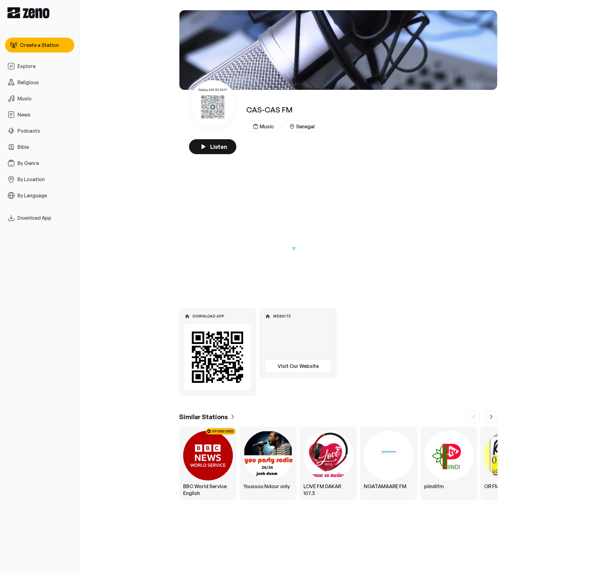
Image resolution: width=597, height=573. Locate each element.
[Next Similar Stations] (491, 416)
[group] (338, 464)
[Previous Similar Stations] (474, 416)
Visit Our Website (298, 366)
